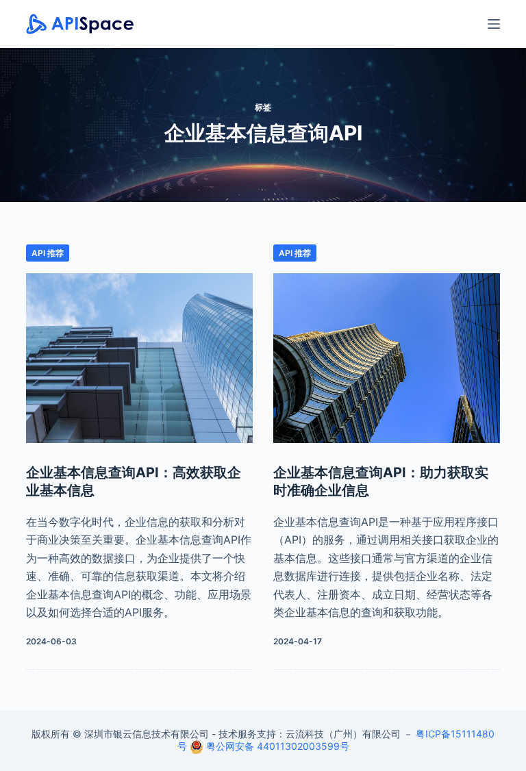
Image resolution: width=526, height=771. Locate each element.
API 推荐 (48, 253)
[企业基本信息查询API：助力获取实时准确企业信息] (386, 358)
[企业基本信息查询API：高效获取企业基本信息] (139, 358)
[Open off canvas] (494, 24)
